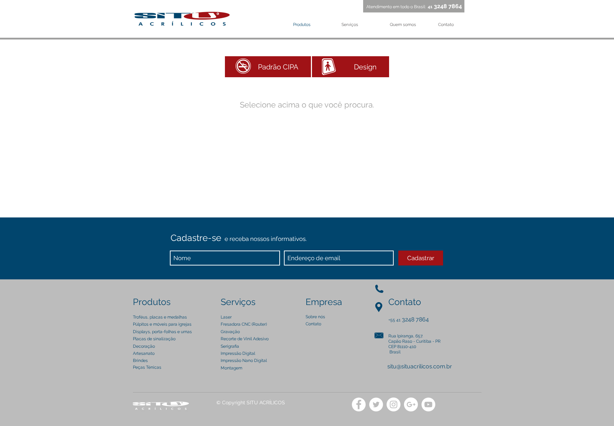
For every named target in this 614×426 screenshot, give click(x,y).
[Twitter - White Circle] (376, 404)
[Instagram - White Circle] (393, 404)
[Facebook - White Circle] (359, 404)
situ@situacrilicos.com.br (419, 366)
